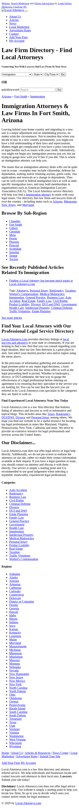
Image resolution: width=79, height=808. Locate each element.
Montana (14, 663)
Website (6, 3)
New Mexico (17, 680)
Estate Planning (41, 311)
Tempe (13, 255)
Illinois (13, 618)
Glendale (14, 231)
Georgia (14, 608)
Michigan (15, 649)
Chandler (14, 221)
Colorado (15, 591)
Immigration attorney (38, 194)
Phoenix (14, 242)
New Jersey (9, 205)
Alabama (14, 574)
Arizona (6, 96)
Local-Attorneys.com (14, 339)
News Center (60, 753)
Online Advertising (44, 3)
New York (15, 684)
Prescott (14, 245)
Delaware (15, 598)
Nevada (14, 670)
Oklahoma (15, 698)
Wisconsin (15, 743)
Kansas (13, 629)
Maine (13, 639)
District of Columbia (21, 601)
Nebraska (15, 667)
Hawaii (13, 612)
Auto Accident (18, 490)
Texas (12, 722)
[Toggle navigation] (26, 11)
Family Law (44, 301)
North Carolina (18, 687)
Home (5, 753)
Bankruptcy (56, 290)
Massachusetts (17, 646)
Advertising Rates (20, 30)
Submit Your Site (50, 756)
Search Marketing (20, 3)
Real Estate (28, 301)
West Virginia (17, 739)
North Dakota (17, 691)
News (12, 23)
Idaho (12, 615)
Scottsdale (15, 248)
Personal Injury (39, 290)
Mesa (12, 235)
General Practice (35, 297)
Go (62, 74)
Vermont (14, 729)
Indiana (13, 622)
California (15, 587)
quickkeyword (10, 89)
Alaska (13, 577)
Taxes (50, 414)
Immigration (37, 96)
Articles (14, 20)
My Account (16, 40)
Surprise (14, 252)
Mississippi (16, 656)
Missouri (14, 660)
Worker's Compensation (23, 294)
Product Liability (19, 304)
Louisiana (15, 636)
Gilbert (13, 228)
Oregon (13, 701)
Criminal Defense (61, 307)
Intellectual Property (37, 307)
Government (69, 304)
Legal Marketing (19, 27)
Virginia (14, 732)
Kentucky (15, 632)
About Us (15, 16)
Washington (16, 736)
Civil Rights (60, 301)
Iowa (12, 625)
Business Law (55, 297)
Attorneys (22, 290)
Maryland (28, 205)
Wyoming (15, 746)
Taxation (70, 290)
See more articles (12, 317)
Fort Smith (20, 96)
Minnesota (70, 201)
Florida (13, 605)
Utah (12, 725)
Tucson (13, 259)
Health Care (16, 307)
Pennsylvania (17, 705)
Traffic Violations (19, 311)
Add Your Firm (18, 37)
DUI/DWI (8, 417)
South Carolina (18, 712)
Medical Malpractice (52, 294)
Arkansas (15, 584)
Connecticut (16, 594)
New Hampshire (19, 674)
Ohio (12, 694)
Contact (14, 33)
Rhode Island (17, 708)
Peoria (13, 238)
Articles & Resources (37, 753)
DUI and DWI (51, 304)
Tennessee (15, 718)
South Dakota (17, 715)
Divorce (36, 304)
